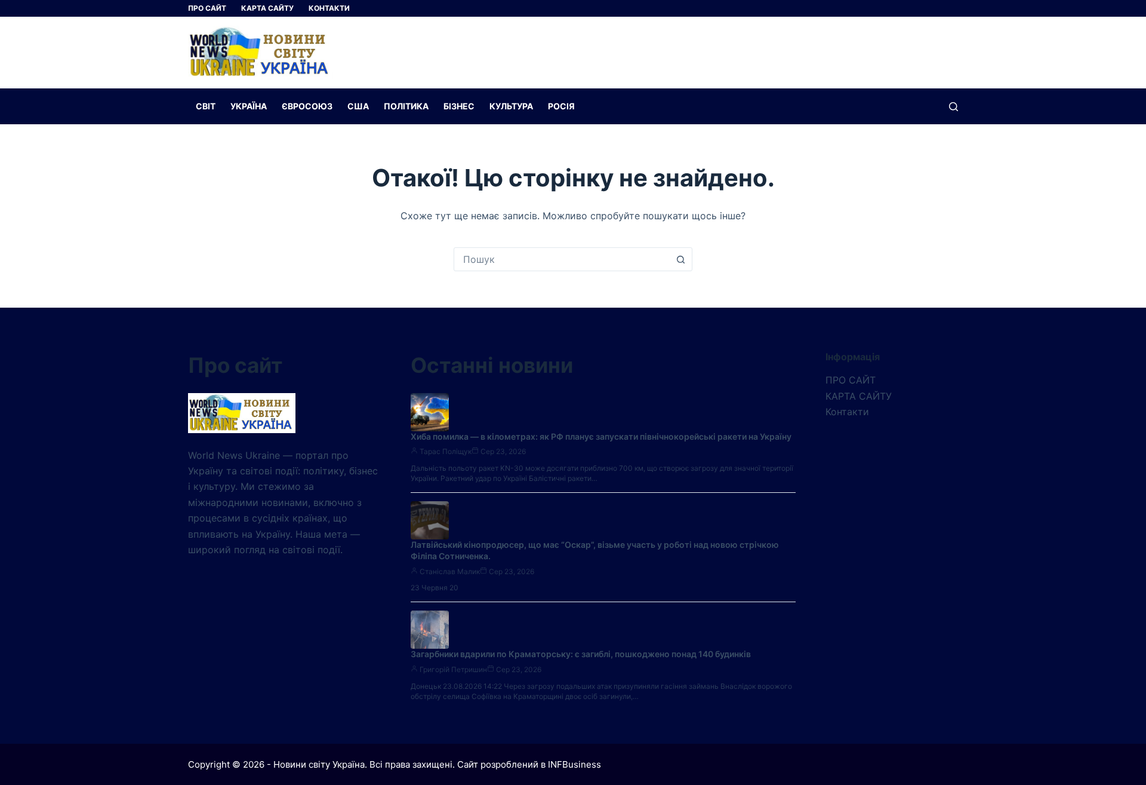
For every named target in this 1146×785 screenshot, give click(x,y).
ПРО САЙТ (207, 8)
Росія (561, 106)
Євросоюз (307, 106)
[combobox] (561, 259)
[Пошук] (953, 106)
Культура (511, 106)
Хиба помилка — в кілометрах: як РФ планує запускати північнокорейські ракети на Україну (601, 436)
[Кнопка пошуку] (680, 259)
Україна (248, 106)
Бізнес (459, 106)
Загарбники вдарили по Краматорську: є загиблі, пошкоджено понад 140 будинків (581, 654)
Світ (205, 106)
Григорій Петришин (453, 669)
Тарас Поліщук (446, 451)
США (358, 106)
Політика (406, 106)
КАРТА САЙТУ (267, 8)
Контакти (329, 8)
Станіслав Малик (450, 571)
